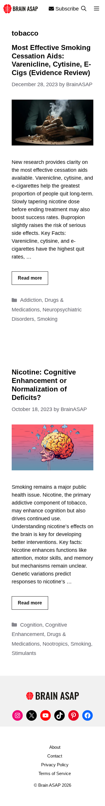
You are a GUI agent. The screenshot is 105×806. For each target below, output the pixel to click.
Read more (30, 277)
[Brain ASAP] (20, 8)
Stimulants (24, 653)
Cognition (31, 625)
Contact (54, 755)
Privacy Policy (55, 764)
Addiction (31, 300)
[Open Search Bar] (84, 9)
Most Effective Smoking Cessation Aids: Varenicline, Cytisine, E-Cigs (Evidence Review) (51, 60)
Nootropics (55, 644)
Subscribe (66, 9)
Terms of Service (54, 773)
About (54, 747)
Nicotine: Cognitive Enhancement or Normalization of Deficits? (44, 384)
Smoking (47, 319)
